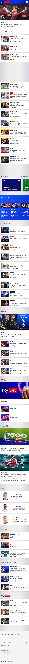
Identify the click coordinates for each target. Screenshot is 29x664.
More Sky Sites (5, 645)
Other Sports (4, 446)
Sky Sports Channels (7, 642)
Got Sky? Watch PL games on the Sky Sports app (13, 29)
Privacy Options (5, 654)
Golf (11, 368)
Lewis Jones (19, 494)
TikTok (9, 634)
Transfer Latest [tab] (5, 200)
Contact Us (4, 658)
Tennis (11, 263)
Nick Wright (19, 506)
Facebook (5, 634)
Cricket (14, 92)
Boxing (17, 102)
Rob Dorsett (19, 517)
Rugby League (13, 351)
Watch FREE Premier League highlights (10, 31)
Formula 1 (12, 138)
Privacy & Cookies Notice (7, 652)
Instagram (12, 634)
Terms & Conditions (5, 650)
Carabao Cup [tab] (23, 200)
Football (3, 22)
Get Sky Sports (24, 176)
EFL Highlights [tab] (14, 200)
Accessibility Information (7, 656)
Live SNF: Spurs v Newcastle (10, 189)
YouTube (15, 634)
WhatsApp (18, 634)
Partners (3, 639)
